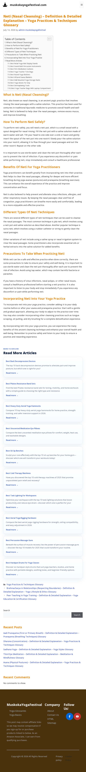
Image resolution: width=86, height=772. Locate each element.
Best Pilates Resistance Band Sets (20, 383)
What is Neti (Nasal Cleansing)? (19, 42)
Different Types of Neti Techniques (21, 51)
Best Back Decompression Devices (20, 361)
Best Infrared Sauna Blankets (21, 77)
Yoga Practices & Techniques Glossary (25, 584)
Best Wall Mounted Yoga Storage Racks (25, 80)
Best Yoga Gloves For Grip (20, 83)
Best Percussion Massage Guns (19, 540)
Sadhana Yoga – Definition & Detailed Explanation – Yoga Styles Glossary (38, 649)
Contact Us (53, 714)
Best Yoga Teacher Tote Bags (21, 72)
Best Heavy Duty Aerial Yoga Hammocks (23, 406)
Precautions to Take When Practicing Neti (23, 54)
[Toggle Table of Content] (48, 39)
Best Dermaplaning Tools (19, 85)
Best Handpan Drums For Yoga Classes (22, 563)
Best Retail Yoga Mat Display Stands (24, 63)
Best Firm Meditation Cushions (21, 69)
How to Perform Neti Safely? (18, 45)
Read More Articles (14, 61)
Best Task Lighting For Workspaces (21, 495)
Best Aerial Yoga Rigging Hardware (21, 518)
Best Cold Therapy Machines (18, 473)
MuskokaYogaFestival (24, 704)
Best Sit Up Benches (14, 451)
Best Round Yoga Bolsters (20, 74)
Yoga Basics (15, 714)
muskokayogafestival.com (28, 5)
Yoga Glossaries (17, 710)
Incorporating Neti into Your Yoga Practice (24, 57)
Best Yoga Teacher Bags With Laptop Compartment (31, 88)
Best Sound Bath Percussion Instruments (25, 66)
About (50, 710)
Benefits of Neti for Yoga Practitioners (22, 48)
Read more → (12, 373)
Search (6, 610)
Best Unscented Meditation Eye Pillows (23, 428)
